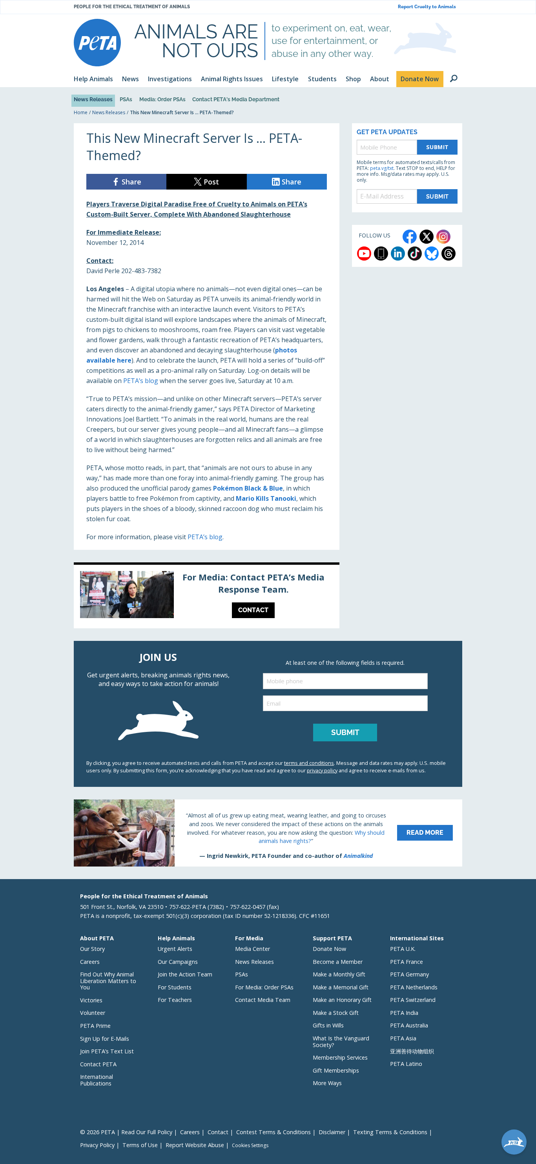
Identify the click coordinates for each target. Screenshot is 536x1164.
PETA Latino (406, 1063)
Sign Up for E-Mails (104, 1038)
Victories (91, 1000)
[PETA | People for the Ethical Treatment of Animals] (97, 42)
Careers (90, 961)
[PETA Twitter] (426, 237)
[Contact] (206, 596)
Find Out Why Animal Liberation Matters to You (108, 981)
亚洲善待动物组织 (412, 1051)
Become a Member (338, 961)
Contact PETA (98, 1064)
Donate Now (329, 948)
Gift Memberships (336, 1070)
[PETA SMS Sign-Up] (381, 253)
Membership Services (340, 1057)
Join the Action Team (185, 974)
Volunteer (92, 1012)
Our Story (92, 948)
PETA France (406, 961)
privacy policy (322, 770)
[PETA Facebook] (410, 237)
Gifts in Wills (328, 1025)
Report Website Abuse (195, 1145)
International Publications (96, 1080)
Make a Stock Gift (336, 1012)
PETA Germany (409, 974)
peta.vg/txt (382, 168)
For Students (174, 987)
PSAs (126, 99)
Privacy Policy (97, 1145)
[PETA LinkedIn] (398, 253)
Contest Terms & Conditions (273, 1132)
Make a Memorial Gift (340, 987)
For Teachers (175, 999)
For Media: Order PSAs (264, 987)
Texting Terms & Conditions (390, 1132)
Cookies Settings (250, 1145)
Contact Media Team (262, 999)
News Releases (93, 99)
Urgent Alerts (175, 948)
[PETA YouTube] (364, 253)
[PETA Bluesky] (432, 253)
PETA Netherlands (414, 987)
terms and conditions (309, 762)
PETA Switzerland (413, 999)
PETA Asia (403, 1038)
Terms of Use (140, 1145)
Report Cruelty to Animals (427, 6)
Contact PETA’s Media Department (235, 99)
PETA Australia (409, 1025)
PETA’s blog (140, 380)
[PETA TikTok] (415, 253)
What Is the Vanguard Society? (341, 1041)
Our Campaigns (178, 961)
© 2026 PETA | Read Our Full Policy (126, 1132)
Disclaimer (332, 1132)
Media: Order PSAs (162, 99)
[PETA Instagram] (443, 237)
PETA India (404, 1012)
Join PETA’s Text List (107, 1051)
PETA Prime (95, 1025)
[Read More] (268, 832)
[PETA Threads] (448, 253)
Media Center (252, 948)
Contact (218, 1132)
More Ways (327, 1083)
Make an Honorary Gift (342, 999)
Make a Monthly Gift (339, 974)
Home (81, 112)
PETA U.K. (403, 948)
